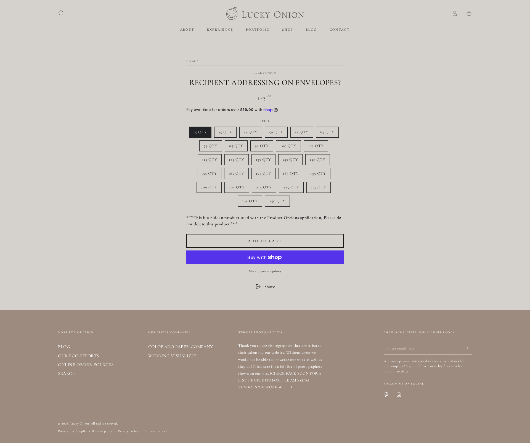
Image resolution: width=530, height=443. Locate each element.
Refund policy (102, 431)
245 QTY (252, 203)
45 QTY (252, 134)
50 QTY (278, 134)
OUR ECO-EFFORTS (78, 356)
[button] (61, 13)
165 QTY (238, 175)
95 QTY (264, 147)
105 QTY (318, 147)
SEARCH (67, 373)
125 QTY (239, 161)
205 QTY (239, 189)
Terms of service (156, 431)
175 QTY (266, 175)
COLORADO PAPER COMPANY (180, 346)
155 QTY (211, 175)
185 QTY (293, 175)
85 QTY (238, 147)
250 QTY (279, 203)
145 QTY (292, 161)
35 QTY (227, 134)
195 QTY (320, 175)
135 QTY (265, 161)
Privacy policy (128, 431)
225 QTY (293, 189)
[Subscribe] (469, 348)
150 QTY (319, 161)
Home (191, 61)
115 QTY (212, 161)
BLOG (64, 346)
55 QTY (304, 134)
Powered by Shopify (72, 431)
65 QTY (329, 134)
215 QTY (266, 189)
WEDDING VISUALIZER (172, 356)
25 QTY (202, 134)
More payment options (265, 271)
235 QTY (321, 189)
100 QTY (290, 147)
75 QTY (212, 147)
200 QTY (211, 189)
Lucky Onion (265, 72)
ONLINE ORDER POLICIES (86, 364)
